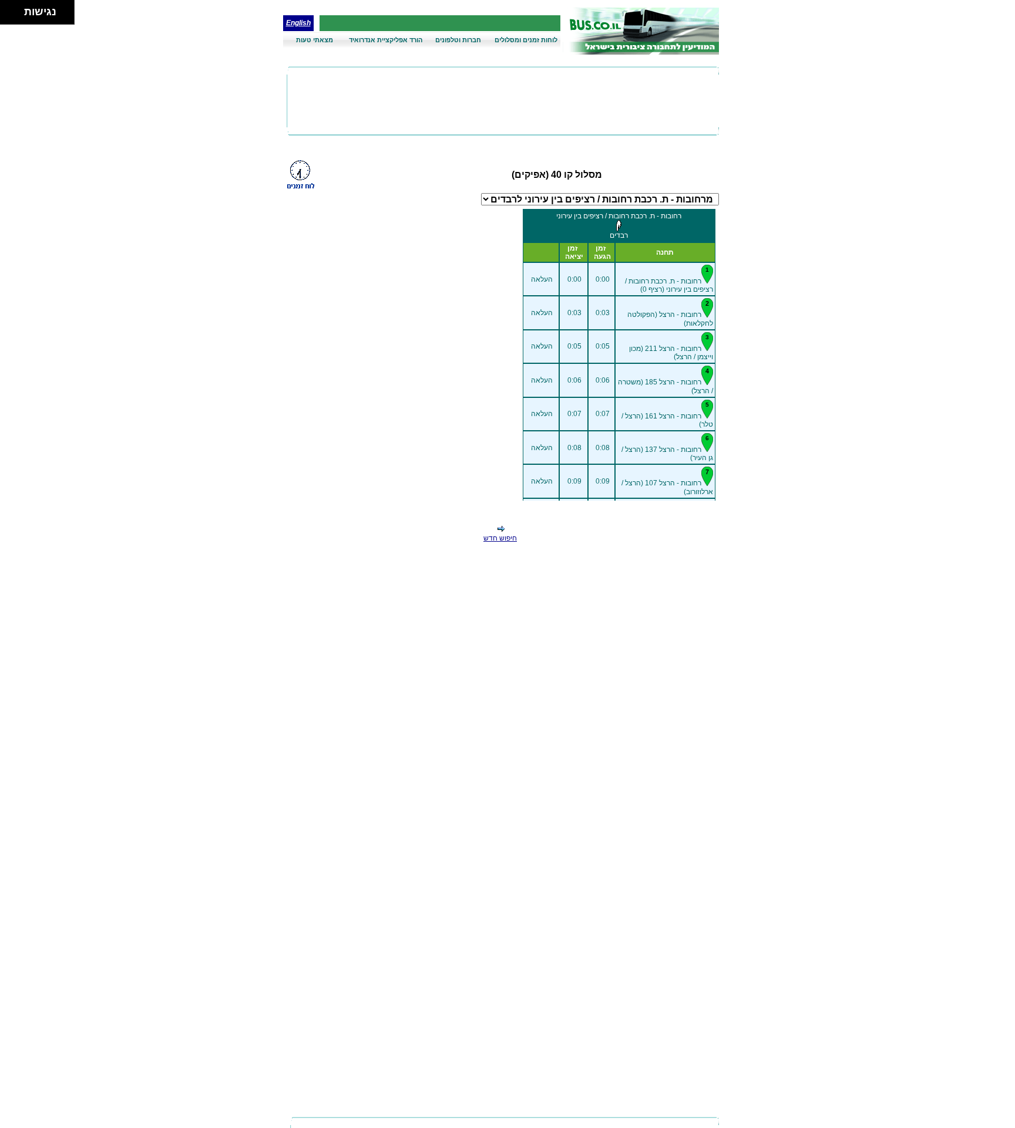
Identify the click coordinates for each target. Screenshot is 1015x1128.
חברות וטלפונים (458, 39)
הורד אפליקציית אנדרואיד (385, 39)
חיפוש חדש (500, 538)
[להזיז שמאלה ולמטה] (9, 15)
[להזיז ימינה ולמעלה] (15, 9)
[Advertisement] (503, 101)
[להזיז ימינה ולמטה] (15, 15)
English (298, 23)
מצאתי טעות (314, 39)
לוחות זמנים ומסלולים (526, 39)
